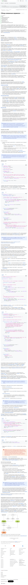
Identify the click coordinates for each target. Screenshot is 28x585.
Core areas (6, 3)
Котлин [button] (3, 163)
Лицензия (8, 579)
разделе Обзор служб (7, 32)
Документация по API (12, 563)
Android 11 (2, 567)
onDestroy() (13, 476)
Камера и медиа (12, 553)
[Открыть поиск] (17, 0)
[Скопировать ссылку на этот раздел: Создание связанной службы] (14, 80)
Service (15, 37)
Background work (13, 3)
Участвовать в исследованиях (22, 565)
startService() (22, 45)
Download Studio (12, 564)
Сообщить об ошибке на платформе (22, 560)
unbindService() (17, 401)
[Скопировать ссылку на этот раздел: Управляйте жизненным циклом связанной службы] (24, 497)
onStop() (15, 237)
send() (19, 308)
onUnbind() (5, 509)
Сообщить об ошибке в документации (21, 562)
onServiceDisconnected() (6, 393)
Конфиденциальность (12, 554)
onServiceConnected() (4, 65)
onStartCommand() (17, 51)
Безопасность (2, 552)
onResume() (10, 483)
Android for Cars (21, 553)
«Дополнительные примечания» (7, 239)
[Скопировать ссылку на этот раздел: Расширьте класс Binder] (10, 129)
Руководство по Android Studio (13, 561)
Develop (2, 3)
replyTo (17, 365)
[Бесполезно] (26, 9)
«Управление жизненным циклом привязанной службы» (14, 59)
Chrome (2, 573)
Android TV (20, 554)
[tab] (3, 164)
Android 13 (2, 565)
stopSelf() (4, 50)
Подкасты (2, 557)
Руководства (7, 10)
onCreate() (22, 475)
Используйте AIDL (3, 107)
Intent (15, 446)
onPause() (14, 483)
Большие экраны (21, 549)
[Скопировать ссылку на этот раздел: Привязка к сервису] (10, 371)
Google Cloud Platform (3, 575)
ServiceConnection (11, 61)
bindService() (16, 60)
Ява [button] (5, 163)
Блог (1, 556)
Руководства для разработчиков (14, 562)
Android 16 (2, 561)
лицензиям (16, 541)
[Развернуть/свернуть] (5, 15)
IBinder (5, 66)
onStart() (18, 472)
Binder (8, 88)
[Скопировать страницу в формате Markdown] (23, 13)
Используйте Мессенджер (5, 95)
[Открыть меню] (1, 1)
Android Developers (3, 9)
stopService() (10, 50)
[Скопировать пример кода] (26, 193)
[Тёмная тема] (25, 193)
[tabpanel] (14, 174)
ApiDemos (9, 494)
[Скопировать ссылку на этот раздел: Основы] (5, 35)
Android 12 (2, 566)
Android (2, 550)
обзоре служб (8, 44)
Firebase (2, 574)
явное (15, 450)
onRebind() (2, 510)
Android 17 (2, 560)
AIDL (13, 255)
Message (23, 364)
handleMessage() (5, 268)
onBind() (11, 51)
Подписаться (11, 581)
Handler (9, 258)
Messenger (6, 247)
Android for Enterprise (3, 551)
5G (10, 555)
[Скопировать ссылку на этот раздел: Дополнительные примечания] (11, 462)
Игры (10, 549)
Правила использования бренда (14, 579)
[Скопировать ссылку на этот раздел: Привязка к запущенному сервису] (13, 42)
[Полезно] (25, 9)
